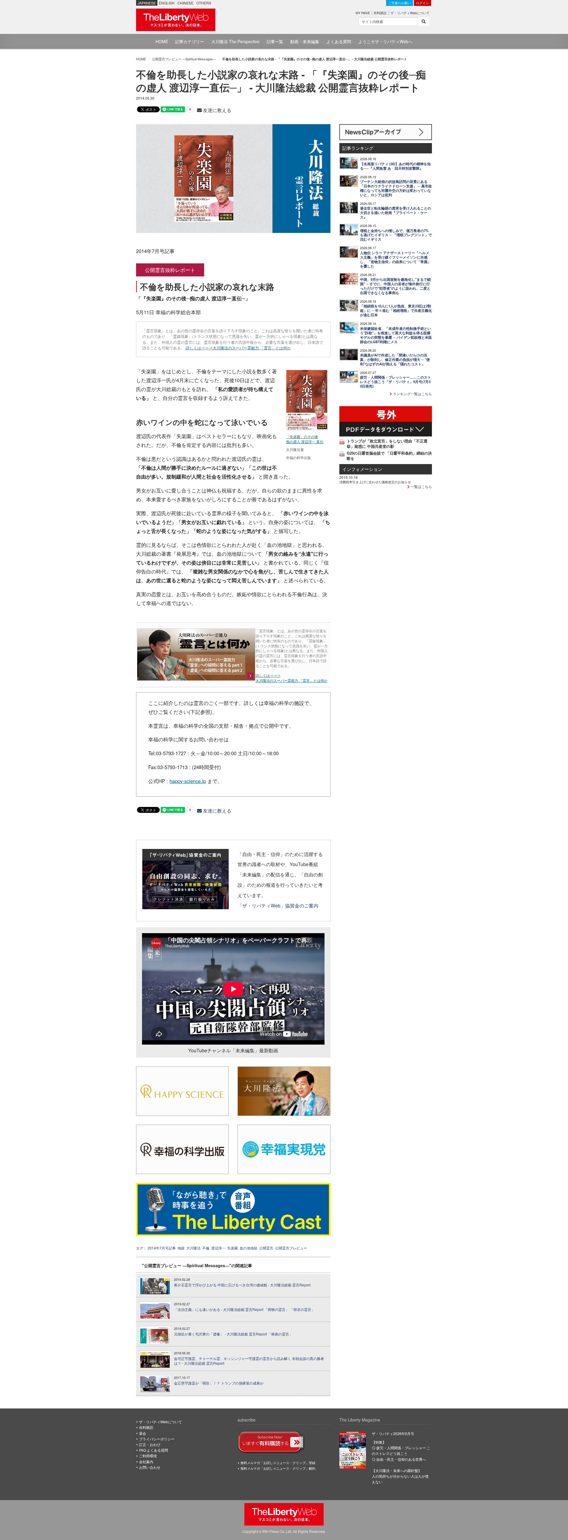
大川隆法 (193, 1247)
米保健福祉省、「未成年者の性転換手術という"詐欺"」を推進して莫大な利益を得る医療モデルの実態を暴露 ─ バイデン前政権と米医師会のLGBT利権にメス (396, 335)
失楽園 (232, 1247)
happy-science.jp (188, 780)
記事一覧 (275, 41)
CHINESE (185, 2)
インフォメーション (362, 469)
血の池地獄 (248, 1247)
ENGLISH (167, 2)
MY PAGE (363, 12)
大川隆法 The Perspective (235, 41)
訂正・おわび (149, 1444)
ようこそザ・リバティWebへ (385, 41)
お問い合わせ (149, 1467)
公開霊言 (266, 1247)
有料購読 (380, 12)
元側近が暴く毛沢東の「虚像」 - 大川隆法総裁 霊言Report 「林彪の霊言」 (233, 1334)
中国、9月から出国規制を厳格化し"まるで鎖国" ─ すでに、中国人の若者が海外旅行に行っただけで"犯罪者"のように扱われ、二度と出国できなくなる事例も (395, 286)
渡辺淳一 (218, 1247)
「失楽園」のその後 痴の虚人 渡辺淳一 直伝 (304, 439)
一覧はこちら (421, 486)
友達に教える (216, 110)
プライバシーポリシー (157, 1438)
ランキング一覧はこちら (412, 393)
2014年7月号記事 (162, 1247)
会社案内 (146, 1461)
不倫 (205, 1247)
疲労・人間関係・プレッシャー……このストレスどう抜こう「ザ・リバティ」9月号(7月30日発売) (395, 382)
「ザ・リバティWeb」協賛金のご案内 (278, 905)
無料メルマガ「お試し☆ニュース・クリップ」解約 (278, 1468)
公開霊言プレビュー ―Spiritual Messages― (184, 58)
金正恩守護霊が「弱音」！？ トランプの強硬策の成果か (219, 1383)
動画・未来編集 (304, 41)
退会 (142, 1433)
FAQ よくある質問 (153, 1450)
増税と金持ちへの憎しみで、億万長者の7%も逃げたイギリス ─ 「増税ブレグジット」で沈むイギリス (396, 235)
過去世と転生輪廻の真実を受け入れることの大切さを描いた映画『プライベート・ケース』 (395, 213)
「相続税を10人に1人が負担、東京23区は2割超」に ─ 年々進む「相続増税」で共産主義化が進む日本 (396, 310)
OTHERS (203, 2)
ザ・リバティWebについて (410, 12)
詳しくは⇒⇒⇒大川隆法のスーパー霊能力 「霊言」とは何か (238, 348)
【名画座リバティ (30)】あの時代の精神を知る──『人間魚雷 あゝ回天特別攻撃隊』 (395, 166)
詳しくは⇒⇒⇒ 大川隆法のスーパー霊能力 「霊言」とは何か (291, 678)
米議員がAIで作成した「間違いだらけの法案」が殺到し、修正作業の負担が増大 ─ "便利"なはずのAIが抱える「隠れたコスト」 (395, 360)
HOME (162, 41)
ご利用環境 (148, 1455)
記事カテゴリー (189, 41)
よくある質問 (338, 41)
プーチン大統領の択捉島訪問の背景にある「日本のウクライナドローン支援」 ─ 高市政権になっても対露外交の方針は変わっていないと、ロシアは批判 (396, 188)
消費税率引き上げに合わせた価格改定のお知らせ (375, 481)
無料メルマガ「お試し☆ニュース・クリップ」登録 (278, 1462)
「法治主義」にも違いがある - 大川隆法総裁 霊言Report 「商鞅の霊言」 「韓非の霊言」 (244, 1309)
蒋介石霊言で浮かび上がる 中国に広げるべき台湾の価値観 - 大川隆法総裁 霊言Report (242, 1285)
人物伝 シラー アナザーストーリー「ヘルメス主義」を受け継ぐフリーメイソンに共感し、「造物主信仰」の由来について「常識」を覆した (395, 259)
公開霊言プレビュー (291, 1247)
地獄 (181, 1247)
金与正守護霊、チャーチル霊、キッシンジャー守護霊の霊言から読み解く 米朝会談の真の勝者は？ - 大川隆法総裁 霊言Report (249, 1361)
